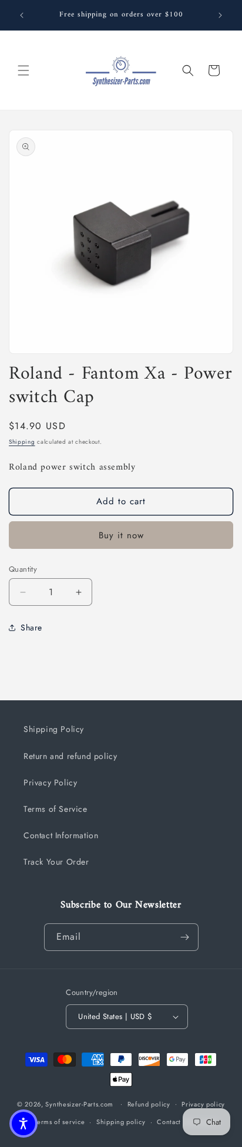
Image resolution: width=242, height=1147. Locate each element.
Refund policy (148, 1104)
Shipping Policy (53, 729)
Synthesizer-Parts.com (79, 1103)
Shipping (22, 441)
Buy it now (121, 535)
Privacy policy (203, 1104)
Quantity (23, 569)
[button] (23, 70)
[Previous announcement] (22, 15)
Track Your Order (56, 862)
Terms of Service (55, 809)
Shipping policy (121, 1121)
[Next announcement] (220, 15)
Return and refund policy (70, 756)
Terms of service (59, 1121)
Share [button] (31, 627)
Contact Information (60, 835)
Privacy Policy (50, 782)
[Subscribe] (185, 937)
